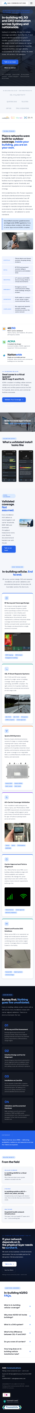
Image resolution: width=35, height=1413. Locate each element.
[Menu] (31, 3)
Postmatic (11, 1388)
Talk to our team (10, 62)
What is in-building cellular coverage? (12, 1306)
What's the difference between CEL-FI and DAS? (15, 1333)
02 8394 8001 (6, 1378)
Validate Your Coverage (13, 400)
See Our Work (9, 406)
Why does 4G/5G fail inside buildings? (15, 1316)
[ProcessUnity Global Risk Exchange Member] (12, 1407)
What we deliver (10, 68)
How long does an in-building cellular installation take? (13, 1351)
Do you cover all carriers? (14, 1342)
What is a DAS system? (13, 1325)
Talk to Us (8, 1264)
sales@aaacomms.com (18, 1378)
